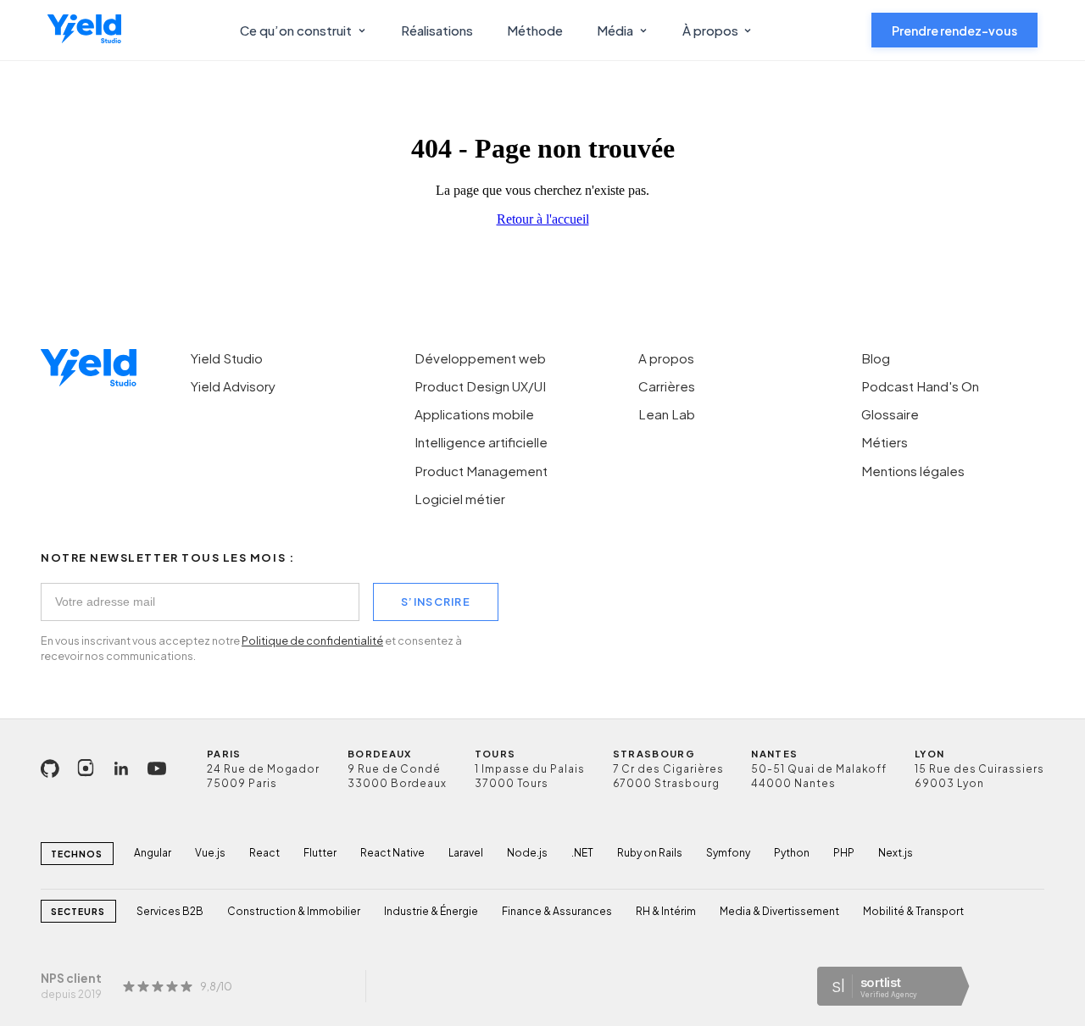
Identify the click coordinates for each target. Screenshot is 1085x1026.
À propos (710, 30)
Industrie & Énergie (431, 911)
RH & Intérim (666, 911)
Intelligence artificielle (481, 442)
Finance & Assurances (557, 911)
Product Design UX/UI (480, 386)
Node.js (527, 852)
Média (615, 30)
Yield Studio (227, 358)
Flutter (320, 852)
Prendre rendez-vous (954, 30)
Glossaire (890, 414)
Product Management (481, 471)
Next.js (895, 852)
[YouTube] (156, 768)
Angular (152, 852)
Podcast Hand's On (920, 386)
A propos (666, 358)
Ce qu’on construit (296, 30)
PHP (843, 852)
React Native (392, 852)
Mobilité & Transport (913, 911)
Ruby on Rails (649, 852)
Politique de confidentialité (312, 640)
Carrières (666, 386)
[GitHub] (50, 768)
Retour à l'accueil (543, 219)
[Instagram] (85, 768)
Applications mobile (474, 414)
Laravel (465, 852)
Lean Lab (666, 414)
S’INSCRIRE (435, 601)
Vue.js (210, 852)
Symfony (728, 852)
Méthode (535, 30)
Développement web (480, 358)
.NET (582, 852)
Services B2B (169, 911)
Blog (875, 358)
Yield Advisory (233, 386)
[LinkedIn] (121, 768)
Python (792, 852)
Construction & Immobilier (293, 911)
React (264, 852)
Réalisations (437, 30)
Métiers (884, 442)
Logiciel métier (460, 499)
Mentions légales (913, 471)
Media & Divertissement (779, 911)
